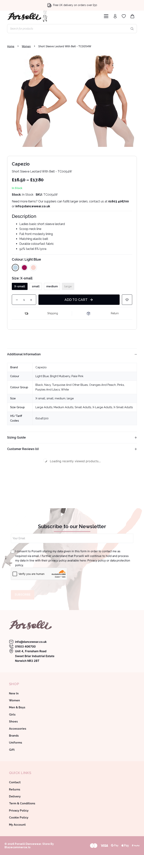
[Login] (115, 16)
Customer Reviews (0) (23, 449)
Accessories (17, 728)
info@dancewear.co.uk (31, 642)
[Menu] (106, 16)
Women (14, 700)
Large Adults (43, 407)
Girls (12, 714)
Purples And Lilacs (47, 389)
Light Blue (42, 376)
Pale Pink (77, 376)
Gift (12, 749)
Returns (14, 789)
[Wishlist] (124, 16)
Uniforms (15, 742)
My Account (17, 824)
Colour (26, 259)
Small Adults (83, 407)
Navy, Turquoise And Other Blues (66, 385)
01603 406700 (118, 201)
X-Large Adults (102, 407)
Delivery (15, 796)
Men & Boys (17, 707)
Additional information (24, 354)
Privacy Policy (18, 810)
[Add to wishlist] (127, 299)
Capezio (41, 367)
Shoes (13, 721)
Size (22, 278)
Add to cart (76, 300)
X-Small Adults (123, 407)
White (65, 389)
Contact (15, 782)
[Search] (132, 28)
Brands (14, 735)
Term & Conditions (22, 803)
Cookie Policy (18, 817)
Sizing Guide (16, 437)
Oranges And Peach (102, 385)
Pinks (120, 385)
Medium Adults (63, 407)
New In (14, 693)
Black (39, 385)
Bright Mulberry (60, 376)
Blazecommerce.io (17, 847)
